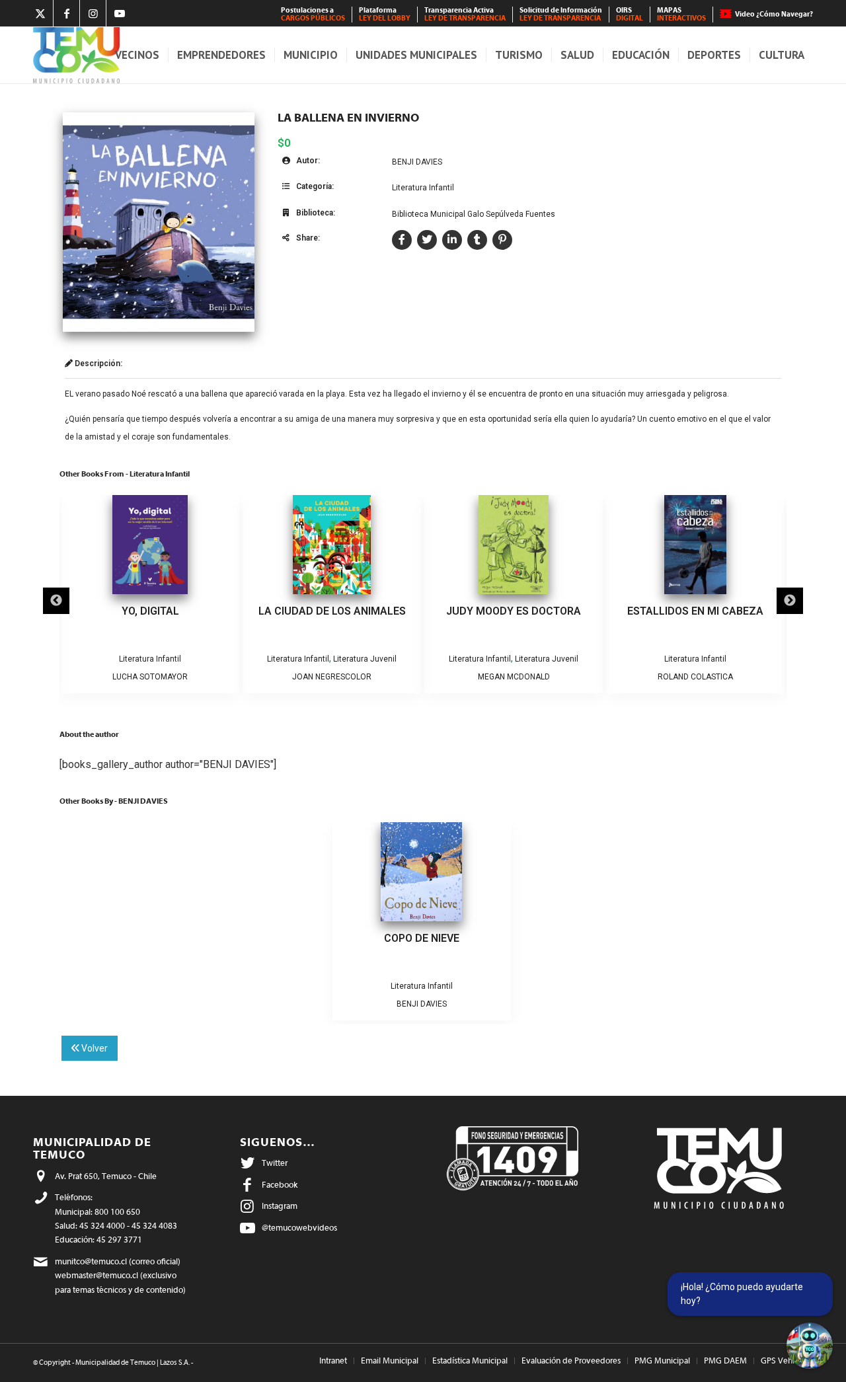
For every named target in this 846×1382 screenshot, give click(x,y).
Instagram (279, 1206)
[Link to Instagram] (93, 13)
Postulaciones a (313, 14)
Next (790, 601)
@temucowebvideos (299, 1228)
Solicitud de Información (560, 14)
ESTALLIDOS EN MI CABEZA (694, 611)
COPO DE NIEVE (421, 938)
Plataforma (384, 14)
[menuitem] (313, 14)
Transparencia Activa (465, 14)
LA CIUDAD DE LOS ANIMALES (330, 611)
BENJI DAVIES (417, 162)
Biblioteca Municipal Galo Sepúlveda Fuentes (473, 214)
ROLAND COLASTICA (694, 676)
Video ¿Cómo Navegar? (774, 14)
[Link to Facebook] (66, 13)
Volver (93, 1048)
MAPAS (681, 14)
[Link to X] (40, 13)
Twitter (275, 1163)
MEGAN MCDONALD (513, 676)
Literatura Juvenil (363, 659)
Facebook (279, 1185)
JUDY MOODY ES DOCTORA (512, 611)
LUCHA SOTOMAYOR (148, 676)
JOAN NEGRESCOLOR (330, 676)
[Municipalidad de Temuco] (76, 55)
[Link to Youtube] (119, 13)
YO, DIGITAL (149, 611)
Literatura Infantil (423, 187)
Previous (56, 601)
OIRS (629, 14)
